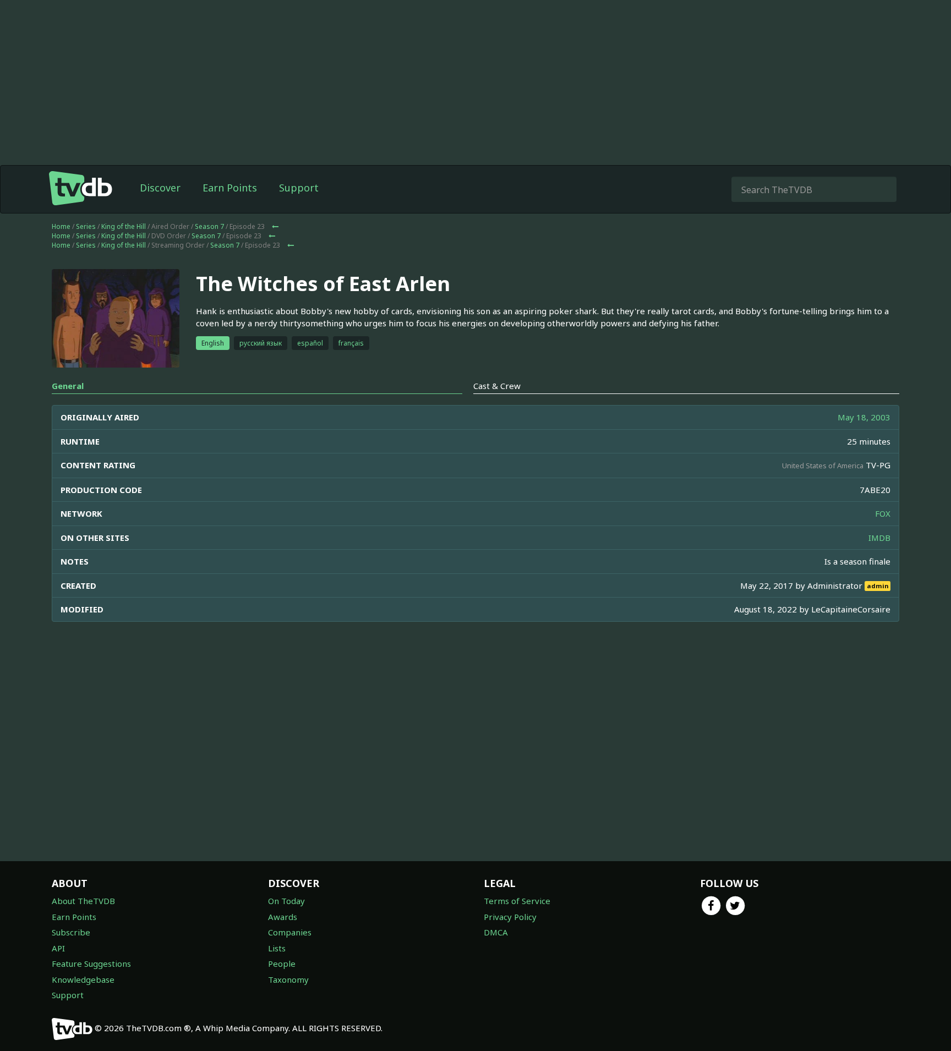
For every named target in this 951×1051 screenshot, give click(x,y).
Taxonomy (288, 979)
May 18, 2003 (864, 417)
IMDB (879, 537)
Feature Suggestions (91, 963)
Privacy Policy (510, 916)
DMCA (496, 932)
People (282, 963)
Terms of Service (517, 900)
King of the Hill (123, 226)
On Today (286, 900)
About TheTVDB (83, 900)
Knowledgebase (83, 979)
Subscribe (71, 932)
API (58, 948)
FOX (882, 513)
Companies (289, 932)
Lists (277, 948)
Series (86, 226)
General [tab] (68, 385)
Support (299, 187)
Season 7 (209, 226)
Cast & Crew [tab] (497, 385)
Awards (282, 916)
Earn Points (230, 187)
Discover (160, 187)
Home (61, 226)
